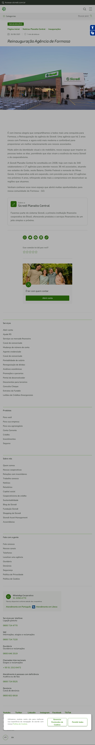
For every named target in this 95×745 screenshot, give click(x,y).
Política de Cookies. (20, 724)
